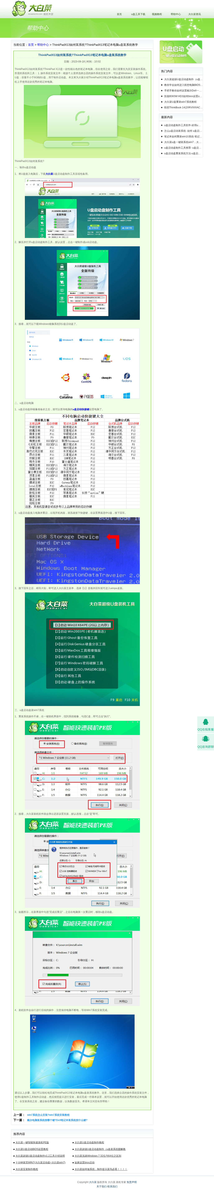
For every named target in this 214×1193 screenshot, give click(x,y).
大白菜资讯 (194, 14)
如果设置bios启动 (84, 1162)
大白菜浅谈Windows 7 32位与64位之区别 (98, 1155)
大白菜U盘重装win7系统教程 (180, 101)
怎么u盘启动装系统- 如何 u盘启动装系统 (183, 130)
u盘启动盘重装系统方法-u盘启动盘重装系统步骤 (183, 153)
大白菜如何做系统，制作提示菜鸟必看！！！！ (101, 1169)
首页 (119, 14)
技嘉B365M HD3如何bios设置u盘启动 (183, 96)
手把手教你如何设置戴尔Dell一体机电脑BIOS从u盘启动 (183, 90)
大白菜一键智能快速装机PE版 (32, 1142)
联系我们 (112, 1186)
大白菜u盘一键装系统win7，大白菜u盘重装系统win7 (183, 142)
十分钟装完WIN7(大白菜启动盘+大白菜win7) (40, 1162)
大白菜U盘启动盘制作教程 (89, 1142)
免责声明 (132, 1182)
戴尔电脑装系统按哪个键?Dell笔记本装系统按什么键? (57, 1120)
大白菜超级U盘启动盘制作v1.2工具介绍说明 (40, 1155)
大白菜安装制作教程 (26, 1169)
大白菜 (93, 1182)
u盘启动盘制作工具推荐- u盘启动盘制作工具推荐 (183, 147)
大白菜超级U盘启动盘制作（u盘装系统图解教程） (100, 1150)
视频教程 (157, 14)
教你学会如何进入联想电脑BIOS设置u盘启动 (183, 84)
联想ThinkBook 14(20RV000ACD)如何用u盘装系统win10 (183, 107)
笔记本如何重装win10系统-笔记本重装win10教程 (183, 136)
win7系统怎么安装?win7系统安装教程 (48, 1114)
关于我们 (102, 1186)
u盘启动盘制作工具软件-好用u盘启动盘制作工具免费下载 (183, 125)
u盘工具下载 (138, 14)
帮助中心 (176, 14)
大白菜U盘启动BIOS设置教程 (31, 1149)
